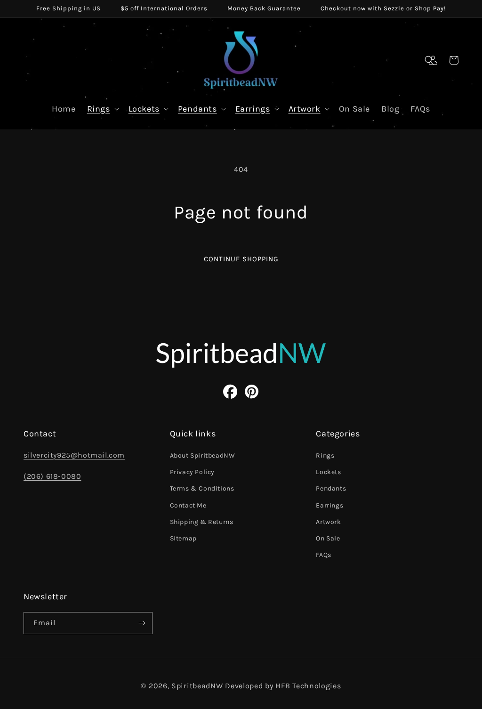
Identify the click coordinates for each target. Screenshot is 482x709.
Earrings (252, 109)
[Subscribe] (141, 623)
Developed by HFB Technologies (283, 685)
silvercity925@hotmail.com (74, 455)
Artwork (305, 109)
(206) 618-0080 (52, 476)
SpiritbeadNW (197, 685)
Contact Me (188, 505)
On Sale (328, 538)
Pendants (197, 109)
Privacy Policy (192, 472)
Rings (98, 109)
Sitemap (183, 538)
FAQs (323, 555)
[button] (429, 60)
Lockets (144, 109)
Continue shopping (241, 259)
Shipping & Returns (201, 522)
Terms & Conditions (202, 488)
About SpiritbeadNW (202, 455)
